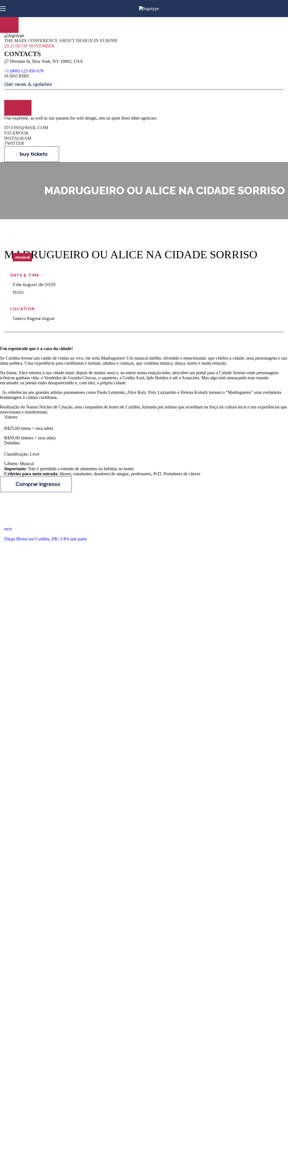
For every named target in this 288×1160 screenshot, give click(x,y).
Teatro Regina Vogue (33, 318)
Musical (22, 257)
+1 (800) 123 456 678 (23, 70)
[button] (31, 154)
